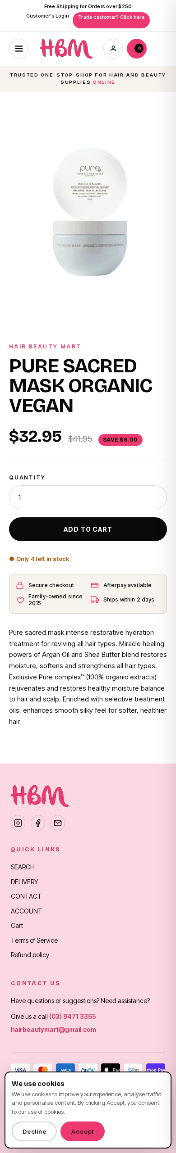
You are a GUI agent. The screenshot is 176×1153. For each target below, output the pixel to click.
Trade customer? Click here (111, 17)
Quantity (27, 477)
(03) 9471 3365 (72, 1016)
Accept (82, 1131)
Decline (34, 1131)
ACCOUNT (26, 911)
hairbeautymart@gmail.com (53, 1029)
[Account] (113, 49)
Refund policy (30, 955)
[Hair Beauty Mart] (66, 49)
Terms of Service (34, 940)
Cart (17, 925)
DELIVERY (24, 882)
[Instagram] (18, 823)
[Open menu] (19, 49)
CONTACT (26, 896)
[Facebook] (38, 823)
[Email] (58, 823)
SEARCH (23, 867)
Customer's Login (47, 16)
